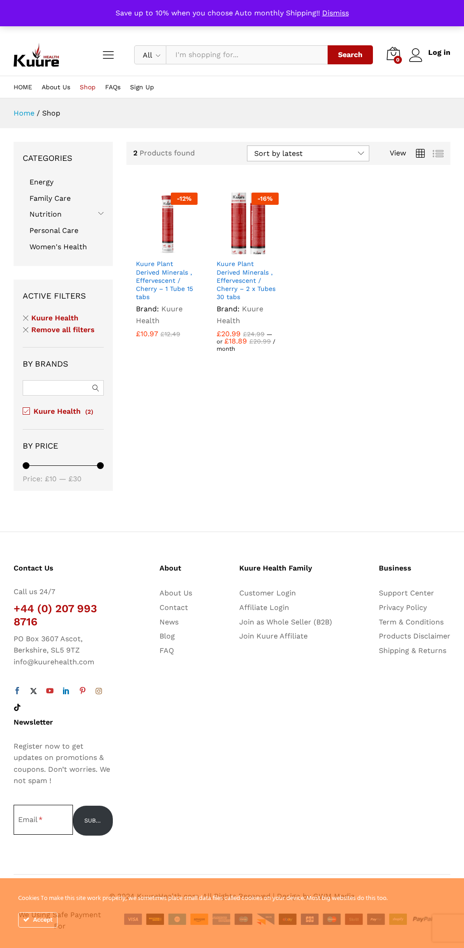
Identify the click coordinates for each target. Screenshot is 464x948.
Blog (167, 636)
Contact (174, 607)
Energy (41, 182)
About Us (56, 87)
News (169, 622)
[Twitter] (33, 691)
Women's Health (58, 246)
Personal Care (53, 230)
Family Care (50, 198)
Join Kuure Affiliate (273, 636)
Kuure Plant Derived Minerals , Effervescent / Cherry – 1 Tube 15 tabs (164, 280)
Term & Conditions (411, 622)
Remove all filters (63, 329)
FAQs (113, 87)
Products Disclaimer (414, 636)
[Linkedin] (66, 691)
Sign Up (142, 87)
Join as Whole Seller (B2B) (285, 622)
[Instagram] (99, 691)
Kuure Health (54, 318)
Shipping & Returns (412, 650)
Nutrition (45, 214)
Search (350, 54)
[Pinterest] (82, 691)
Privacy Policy (403, 607)
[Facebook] (17, 691)
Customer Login (267, 593)
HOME (23, 87)
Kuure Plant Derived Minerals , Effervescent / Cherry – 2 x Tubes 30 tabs (246, 280)
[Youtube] (50, 691)
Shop (88, 87)
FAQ (167, 650)
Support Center (406, 593)
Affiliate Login (264, 607)
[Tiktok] (17, 708)
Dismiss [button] (335, 13)
